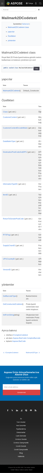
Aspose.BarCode (19, 341)
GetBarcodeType (9, 296)
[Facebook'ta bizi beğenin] (7, 410)
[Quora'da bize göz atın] (26, 410)
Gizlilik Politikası (15, 469)
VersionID (7, 270)
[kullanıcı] (36, 3)
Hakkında (21, 456)
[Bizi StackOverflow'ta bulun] (21, 410)
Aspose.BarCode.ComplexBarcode (26, 338)
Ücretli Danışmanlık (21, 449)
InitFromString (8, 315)
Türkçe (30, 3)
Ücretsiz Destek (21, 439)
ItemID (5, 195)
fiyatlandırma (21, 429)
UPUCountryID (9, 259)
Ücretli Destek (21, 446)
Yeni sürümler (21, 425)
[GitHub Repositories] (31, 410)
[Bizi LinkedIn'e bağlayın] (17, 410)
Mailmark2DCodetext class (18, 27)
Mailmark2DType (32, 352)
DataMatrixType (9, 141)
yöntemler (12, 40)
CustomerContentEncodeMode (15, 128)
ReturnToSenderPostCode (13, 219)
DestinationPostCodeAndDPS (15, 152)
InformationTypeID (10, 184)
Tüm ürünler (21, 422)
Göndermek (21, 392)
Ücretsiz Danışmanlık (21, 443)
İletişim (30, 469)
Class (5, 112)
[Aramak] (40, 3)
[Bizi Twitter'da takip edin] (12, 410)
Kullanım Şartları (24, 469)
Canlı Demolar (21, 436)
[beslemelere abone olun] (35, 410)
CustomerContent (10, 117)
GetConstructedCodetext (12, 304)
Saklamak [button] (25, 24)
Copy (36, 68)
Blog (21, 453)
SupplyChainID (9, 245)
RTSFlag (6, 235)
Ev (21, 419)
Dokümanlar (21, 432)
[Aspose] (14, 3)
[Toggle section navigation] (39, 10)
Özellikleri (12, 36)
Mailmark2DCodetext (11, 91)
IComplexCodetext (20, 335)
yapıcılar (11, 32)
